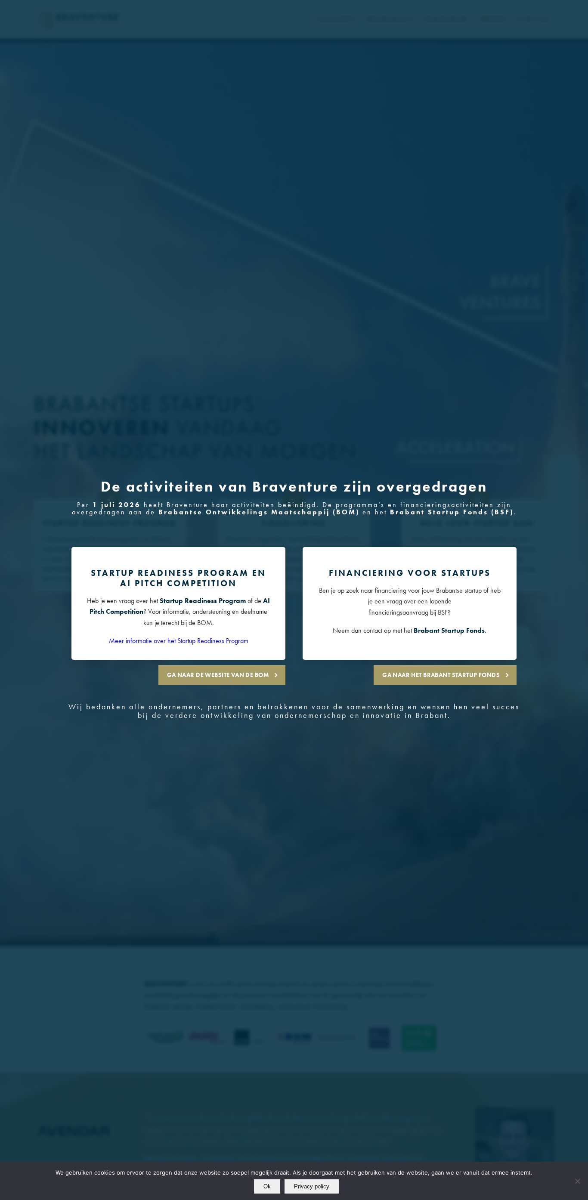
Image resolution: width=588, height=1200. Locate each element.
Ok (267, 1186)
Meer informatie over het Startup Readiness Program (178, 640)
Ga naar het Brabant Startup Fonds (441, 675)
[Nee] (577, 1181)
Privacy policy (311, 1186)
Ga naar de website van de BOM (218, 675)
